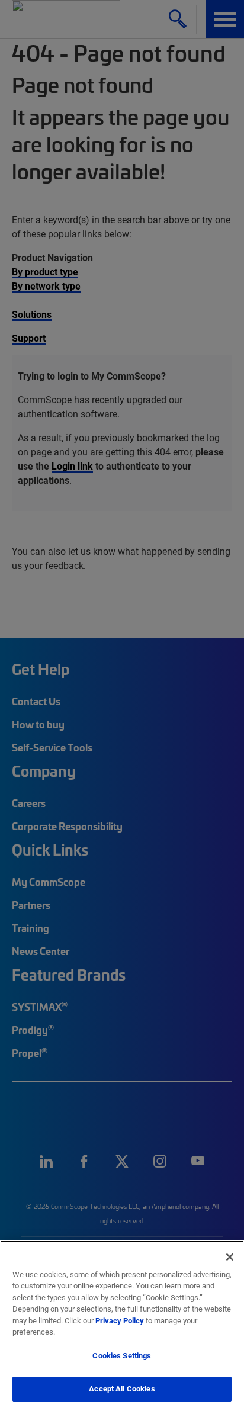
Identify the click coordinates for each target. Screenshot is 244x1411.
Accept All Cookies (122, 1388)
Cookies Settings (121, 1355)
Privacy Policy (119, 1320)
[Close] (230, 1257)
